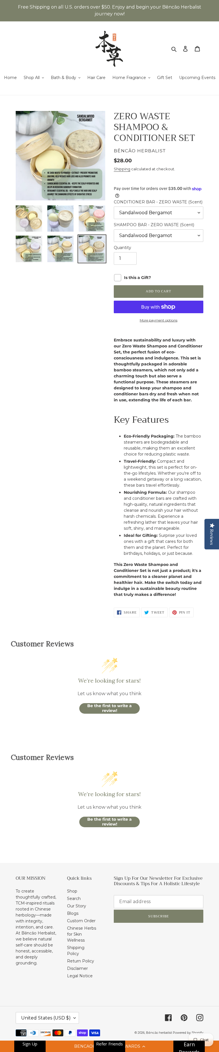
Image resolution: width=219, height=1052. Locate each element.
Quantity (122, 247)
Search (74, 898)
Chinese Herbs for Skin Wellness (81, 934)
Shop (72, 891)
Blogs (72, 913)
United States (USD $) (46, 1018)
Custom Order (81, 920)
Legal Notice (80, 975)
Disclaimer (77, 968)
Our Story (76, 906)
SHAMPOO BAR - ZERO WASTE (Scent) (154, 224)
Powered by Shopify (188, 1033)
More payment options (158, 320)
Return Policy (80, 961)
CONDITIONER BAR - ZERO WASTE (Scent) (158, 202)
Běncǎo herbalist (159, 1033)
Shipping (122, 169)
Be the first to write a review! (109, 708)
